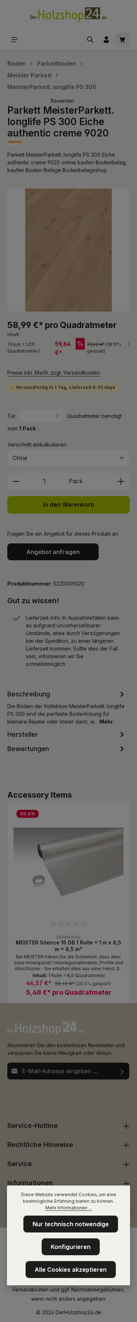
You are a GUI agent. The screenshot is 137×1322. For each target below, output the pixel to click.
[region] (68, 250)
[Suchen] (90, 39)
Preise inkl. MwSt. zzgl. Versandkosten (53, 372)
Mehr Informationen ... (68, 1207)
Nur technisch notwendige (71, 1224)
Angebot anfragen (53, 552)
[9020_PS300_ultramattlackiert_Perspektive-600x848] (68, 250)
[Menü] (14, 39)
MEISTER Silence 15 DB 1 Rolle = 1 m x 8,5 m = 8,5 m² (68, 945)
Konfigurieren (71, 1246)
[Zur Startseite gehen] (68, 14)
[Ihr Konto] (106, 39)
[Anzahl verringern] (15, 481)
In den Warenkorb (68, 504)
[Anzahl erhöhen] (121, 481)
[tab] (66, 707)
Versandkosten (30, 1289)
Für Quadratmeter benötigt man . (65, 422)
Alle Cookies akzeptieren (71, 1269)
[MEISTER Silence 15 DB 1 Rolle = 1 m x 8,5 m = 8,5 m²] (68, 862)
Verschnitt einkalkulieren (37, 444)
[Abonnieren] (122, 1071)
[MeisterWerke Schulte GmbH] (68, 142)
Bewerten (62, 101)
